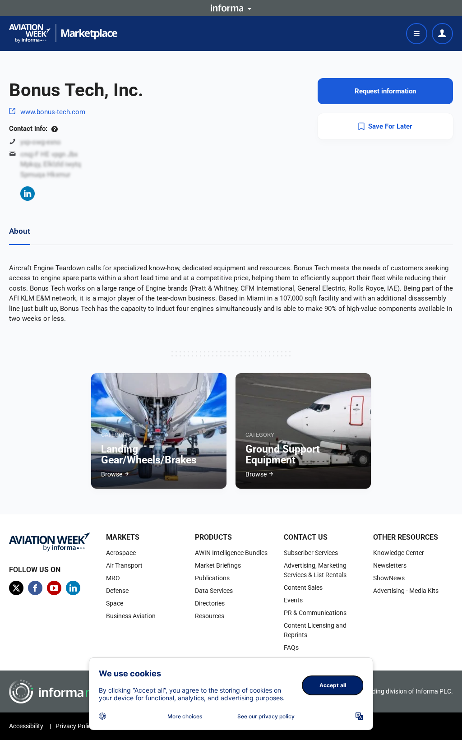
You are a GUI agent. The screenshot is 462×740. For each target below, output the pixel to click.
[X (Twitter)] (16, 588)
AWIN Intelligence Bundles (231, 552)
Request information (385, 91)
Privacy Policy (74, 726)
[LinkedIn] (27, 193)
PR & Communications (315, 612)
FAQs (291, 647)
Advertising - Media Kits (406, 590)
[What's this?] (54, 129)
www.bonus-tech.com (52, 112)
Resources (209, 616)
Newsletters (390, 565)
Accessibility (26, 726)
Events (293, 600)
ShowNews (389, 578)
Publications (212, 578)
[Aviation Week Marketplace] (63, 33)
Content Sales (303, 587)
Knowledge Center (398, 552)
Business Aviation (131, 616)
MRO (113, 578)
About (19, 231)
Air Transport (124, 565)
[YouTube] (54, 588)
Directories (210, 603)
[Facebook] (35, 588)
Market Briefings (218, 565)
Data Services (214, 590)
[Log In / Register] (442, 33)
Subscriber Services (311, 552)
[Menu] (416, 33)
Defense (117, 590)
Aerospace (121, 552)
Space (114, 603)
